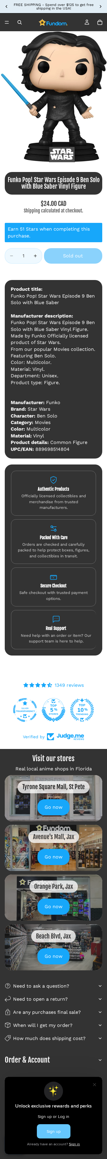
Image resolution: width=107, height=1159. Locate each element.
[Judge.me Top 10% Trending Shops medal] (82, 710)
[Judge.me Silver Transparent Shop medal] (25, 710)
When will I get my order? (43, 1025)
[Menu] (7, 22)
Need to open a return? (40, 999)
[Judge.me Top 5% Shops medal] (53, 710)
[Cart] (99, 22)
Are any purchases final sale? (47, 1012)
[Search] (19, 22)
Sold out (73, 256)
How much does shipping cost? (49, 1038)
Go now (53, 807)
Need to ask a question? (41, 986)
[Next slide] (100, 6)
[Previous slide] (6, 6)
